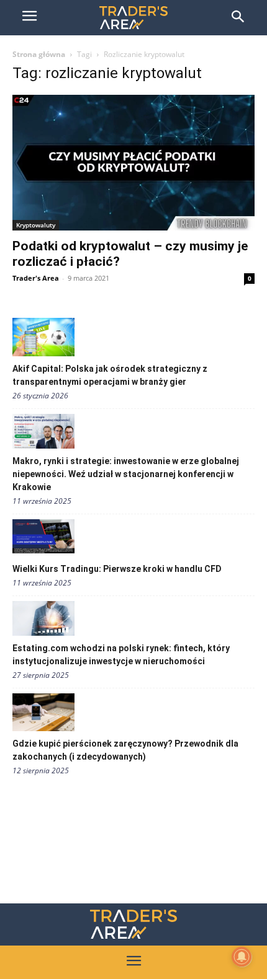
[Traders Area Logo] (133, 924)
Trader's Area (35, 278)
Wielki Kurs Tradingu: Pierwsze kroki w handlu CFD (117, 569)
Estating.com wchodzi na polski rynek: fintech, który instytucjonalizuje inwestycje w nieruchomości (121, 654)
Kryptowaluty (35, 225)
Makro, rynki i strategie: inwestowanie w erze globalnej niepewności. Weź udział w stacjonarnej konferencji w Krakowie (125, 474)
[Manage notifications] (241, 957)
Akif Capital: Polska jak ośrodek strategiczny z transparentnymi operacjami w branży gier (109, 375)
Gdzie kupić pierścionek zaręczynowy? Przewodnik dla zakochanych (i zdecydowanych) (125, 750)
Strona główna (38, 54)
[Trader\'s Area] (133, 17)
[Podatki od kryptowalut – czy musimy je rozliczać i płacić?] (133, 162)
